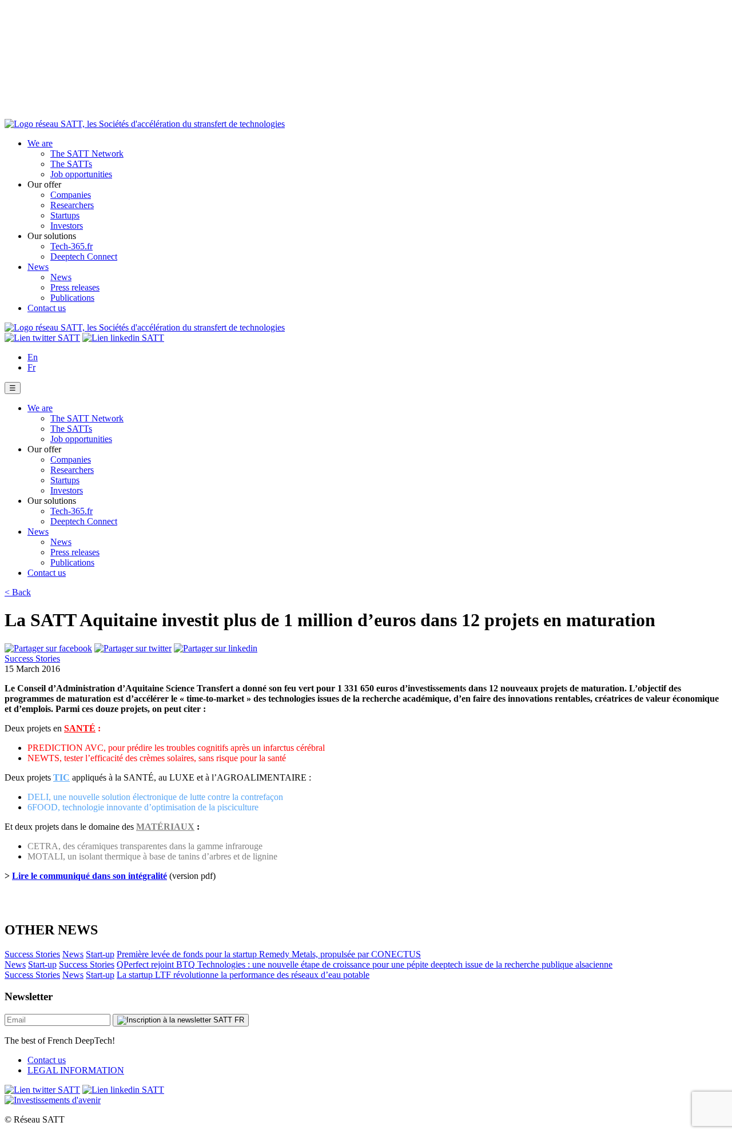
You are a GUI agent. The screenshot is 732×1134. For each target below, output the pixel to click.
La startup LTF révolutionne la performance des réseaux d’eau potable (243, 975)
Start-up (100, 954)
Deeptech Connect (83, 256)
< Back (18, 592)
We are (40, 143)
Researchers (72, 205)
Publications (72, 298)
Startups (64, 215)
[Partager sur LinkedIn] (215, 648)
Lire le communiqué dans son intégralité (89, 876)
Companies (70, 195)
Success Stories (32, 658)
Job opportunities (81, 174)
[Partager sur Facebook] (48, 648)
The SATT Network (87, 153)
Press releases (75, 287)
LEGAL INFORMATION (75, 1070)
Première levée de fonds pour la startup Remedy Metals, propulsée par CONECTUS (269, 954)
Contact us (46, 308)
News (38, 267)
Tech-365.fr (71, 246)
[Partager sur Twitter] (133, 648)
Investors (66, 225)
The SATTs (71, 164)
